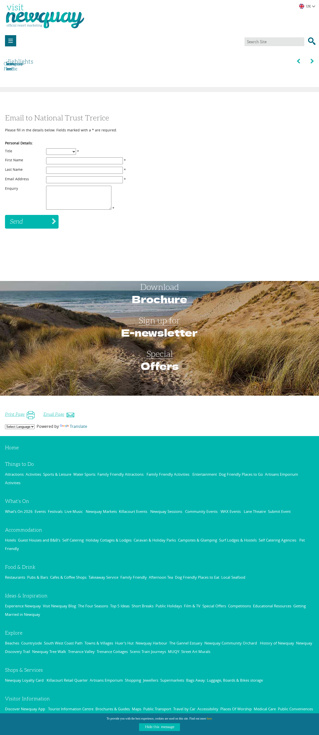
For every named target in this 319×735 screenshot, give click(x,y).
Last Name (14, 169)
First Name (14, 160)
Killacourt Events (133, 511)
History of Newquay (277, 643)
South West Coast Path (63, 643)
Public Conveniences (295, 708)
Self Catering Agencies (278, 540)
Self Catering (73, 540)
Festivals (55, 511)
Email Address (17, 179)
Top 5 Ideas (120, 605)
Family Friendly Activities (168, 474)
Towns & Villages (98, 643)
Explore (13, 633)
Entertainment (204, 474)
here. (210, 718)
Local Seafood (233, 577)
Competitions (239, 605)
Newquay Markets (101, 511)
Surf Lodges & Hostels (238, 540)
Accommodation (23, 530)
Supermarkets (172, 680)
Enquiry (11, 188)
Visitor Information (27, 698)
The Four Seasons (93, 605)
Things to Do (19, 464)
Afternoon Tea (161, 577)
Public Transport (157, 708)
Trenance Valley (81, 651)
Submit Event (279, 511)
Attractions (14, 474)
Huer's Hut (124, 643)
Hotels (10, 540)
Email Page (53, 414)
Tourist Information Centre (70, 708)
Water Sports (84, 474)
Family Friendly (133, 577)
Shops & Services (24, 670)
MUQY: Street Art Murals (189, 651)
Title (8, 151)
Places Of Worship (236, 708)
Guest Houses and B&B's (39, 540)
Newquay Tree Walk (49, 651)
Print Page (15, 414)
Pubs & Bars (37, 577)
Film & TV (192, 605)
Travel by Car (184, 708)
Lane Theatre (255, 511)
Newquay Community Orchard (231, 643)
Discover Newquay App (25, 708)
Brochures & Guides (112, 708)
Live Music (74, 511)
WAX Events (231, 511)
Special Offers (214, 605)
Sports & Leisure (57, 474)
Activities (33, 474)
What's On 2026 (19, 511)
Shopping (133, 680)
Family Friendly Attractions (121, 474)
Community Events (202, 511)
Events (40, 511)
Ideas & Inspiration (26, 595)
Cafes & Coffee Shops (68, 577)
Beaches (12, 643)
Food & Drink (20, 567)
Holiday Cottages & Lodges (109, 540)
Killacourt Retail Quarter (67, 680)
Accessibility (207, 708)
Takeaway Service (103, 577)
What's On (17, 501)
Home (12, 447)
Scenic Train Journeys (148, 651)
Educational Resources (272, 605)
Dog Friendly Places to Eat (197, 577)
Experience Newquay (23, 605)
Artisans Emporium (106, 680)
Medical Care (265, 708)
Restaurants (15, 577)
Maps (136, 708)
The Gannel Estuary (185, 643)
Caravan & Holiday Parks (155, 540)
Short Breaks (143, 605)
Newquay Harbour (151, 643)
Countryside (31, 643)
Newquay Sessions (166, 511)
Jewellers (150, 680)
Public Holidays (169, 605)
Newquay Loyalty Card (25, 680)
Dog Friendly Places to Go (241, 474)
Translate (78, 426)
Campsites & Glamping (197, 540)
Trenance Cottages (112, 651)
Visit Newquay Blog (59, 605)
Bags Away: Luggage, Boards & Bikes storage (224, 680)
